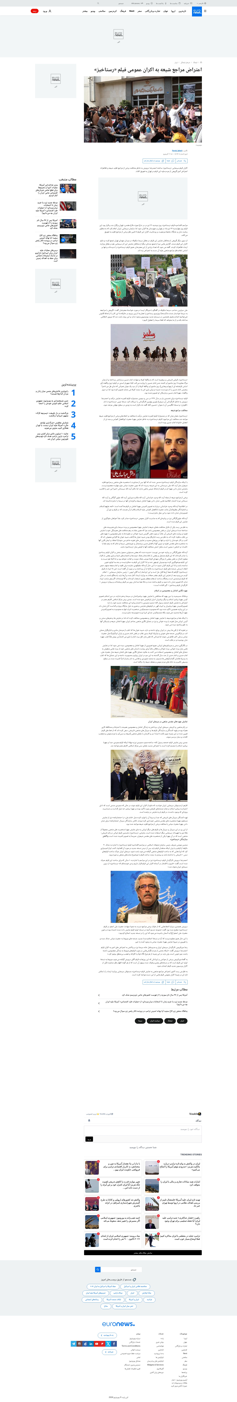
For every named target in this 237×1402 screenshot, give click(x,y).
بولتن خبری (160, 1342)
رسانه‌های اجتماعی (92, 1299)
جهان (165, 11)
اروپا (173, 11)
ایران (176, 63)
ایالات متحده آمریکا (114, 1299)
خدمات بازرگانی (134, 1342)
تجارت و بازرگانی (152, 11)
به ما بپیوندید (159, 1353)
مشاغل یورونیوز (134, 1361)
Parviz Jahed (177, 150)
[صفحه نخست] (201, 62)
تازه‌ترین (182, 11)
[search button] (98, 3)
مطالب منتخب (67, 179)
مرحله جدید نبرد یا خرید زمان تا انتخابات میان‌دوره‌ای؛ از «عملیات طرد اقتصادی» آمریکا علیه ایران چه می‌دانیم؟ (146, 1003)
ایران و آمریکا (134, 1299)
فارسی (200, 3)
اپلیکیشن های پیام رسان (155, 1361)
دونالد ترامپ (117, 1293)
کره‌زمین (113, 11)
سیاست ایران (155, 1020)
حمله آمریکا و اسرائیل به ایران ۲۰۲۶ (103, 1286)
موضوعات (183, 1334)
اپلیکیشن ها (160, 1357)
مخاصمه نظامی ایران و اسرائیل (135, 1286)
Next (131, 11)
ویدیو (93, 11)
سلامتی (101, 11)
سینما (140, 1020)
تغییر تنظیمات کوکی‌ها (132, 1368)
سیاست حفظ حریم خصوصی (130, 1353)
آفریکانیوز (160, 1368)
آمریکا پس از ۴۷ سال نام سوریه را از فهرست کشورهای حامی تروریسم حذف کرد (154, 995)
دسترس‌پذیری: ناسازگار (132, 1365)
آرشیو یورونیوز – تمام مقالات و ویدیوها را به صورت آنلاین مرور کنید (179, 1383)
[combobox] (112, 3)
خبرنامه (110, 1352)
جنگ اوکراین (146, 1293)
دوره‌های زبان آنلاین (157, 1372)
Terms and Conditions (131, 1346)
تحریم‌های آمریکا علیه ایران (95, 1293)
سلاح (106, 1306)
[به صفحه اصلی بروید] (197, 11)
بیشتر (138, 1334)
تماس (138, 1357)
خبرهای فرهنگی (185, 63)
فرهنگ (123, 11)
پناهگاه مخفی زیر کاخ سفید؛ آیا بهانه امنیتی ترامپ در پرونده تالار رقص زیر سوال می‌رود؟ (150, 1011)
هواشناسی (160, 1346)
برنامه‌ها (184, 1372)
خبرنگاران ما (183, 1376)
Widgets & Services (155, 1365)
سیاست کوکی (135, 1349)
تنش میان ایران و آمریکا (124, 1306)
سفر (140, 11)
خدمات (161, 1334)
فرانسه (149, 1299)
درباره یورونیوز (135, 1338)
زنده (34, 11)
